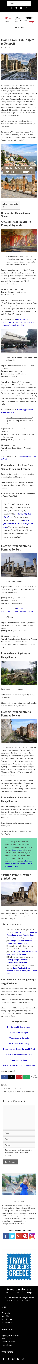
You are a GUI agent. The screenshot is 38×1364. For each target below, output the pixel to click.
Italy (5, 1085)
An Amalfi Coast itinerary (19, 1043)
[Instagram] (26, 8)
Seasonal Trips (7, 1345)
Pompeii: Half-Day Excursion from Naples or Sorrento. (21, 952)
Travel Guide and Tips (9, 1342)
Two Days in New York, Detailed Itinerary (18, 1091)
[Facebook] (11, 8)
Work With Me (7, 1319)
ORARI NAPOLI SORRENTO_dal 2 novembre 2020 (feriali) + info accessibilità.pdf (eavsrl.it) (17, 322)
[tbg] (19, 1282)
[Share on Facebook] (4, 1077)
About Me (5, 1316)
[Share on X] (11, 1077)
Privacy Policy (7, 1322)
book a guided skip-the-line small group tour (18, 523)
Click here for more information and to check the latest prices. (18, 863)
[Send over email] (26, 1077)
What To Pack (6, 1338)
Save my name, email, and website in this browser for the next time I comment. (18, 1153)
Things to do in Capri (19, 1060)
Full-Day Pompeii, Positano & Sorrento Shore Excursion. (18, 961)
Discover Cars (17, 849)
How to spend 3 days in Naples (19, 1027)
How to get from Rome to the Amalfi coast (19, 1065)
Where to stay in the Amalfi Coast (19, 1054)
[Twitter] (16, 8)
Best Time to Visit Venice (12, 1088)
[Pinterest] (21, 8)
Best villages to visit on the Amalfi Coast (19, 1049)
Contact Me (6, 1313)
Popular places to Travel (10, 1335)
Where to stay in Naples (19, 1032)
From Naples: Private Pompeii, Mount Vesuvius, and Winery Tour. (21, 971)
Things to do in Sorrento (19, 1038)
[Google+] (13, 1359)
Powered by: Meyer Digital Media (19, 1300)
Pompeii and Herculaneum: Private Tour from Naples (19, 941)
